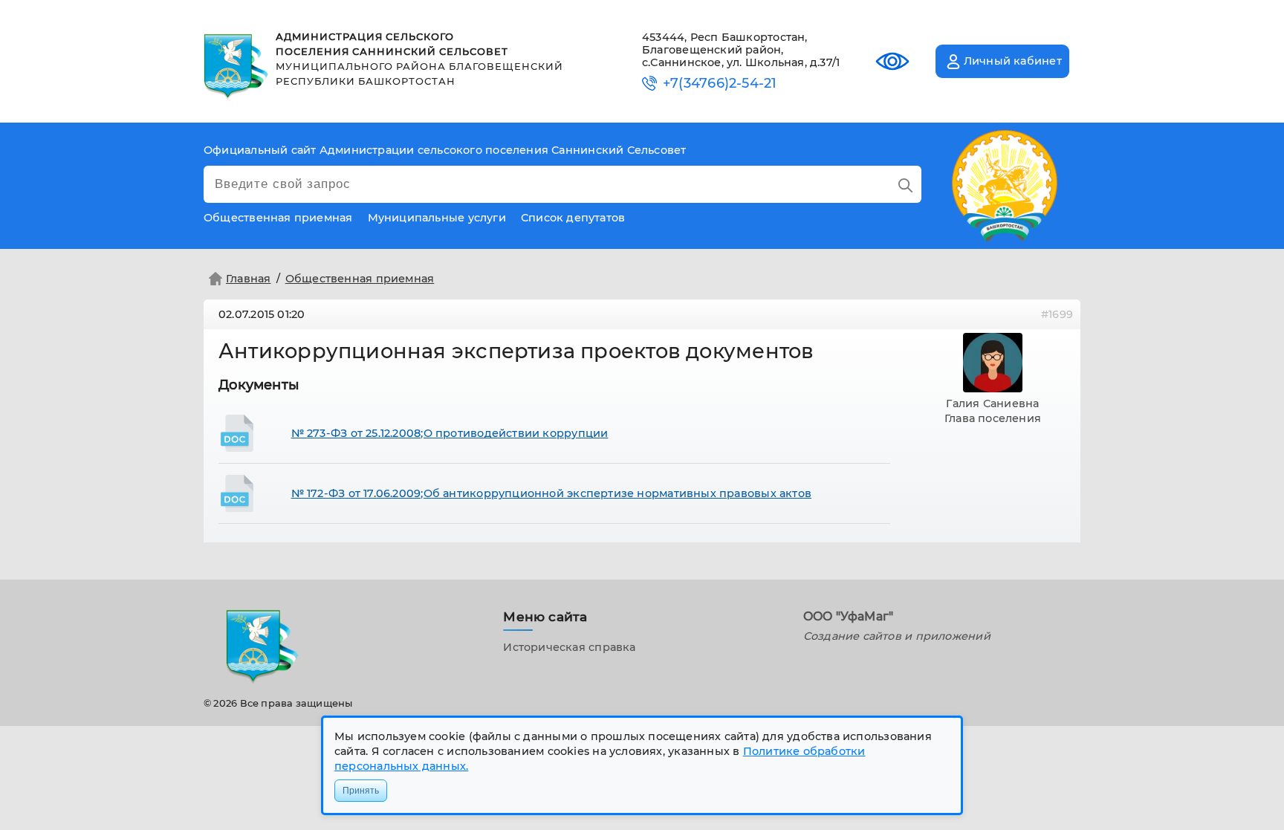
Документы (258, 385)
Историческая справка (569, 647)
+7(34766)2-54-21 (719, 83)
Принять (361, 790)
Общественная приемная (360, 278)
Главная (248, 278)
